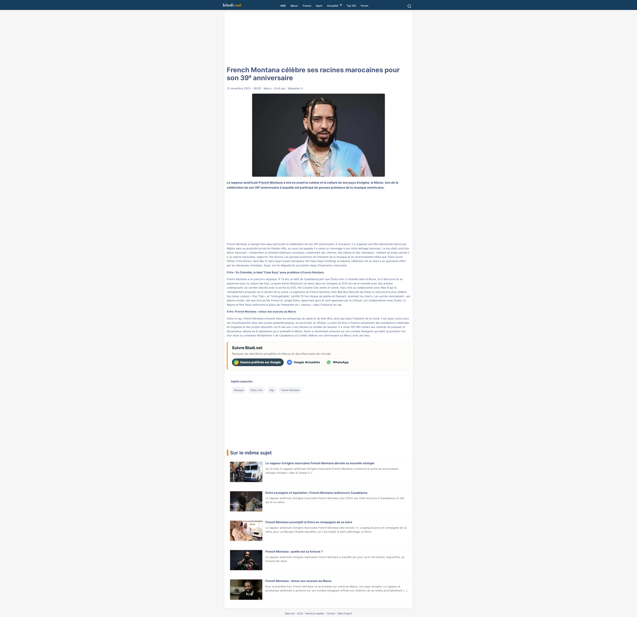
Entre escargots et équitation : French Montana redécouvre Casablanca (316, 492)
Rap (272, 390)
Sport (319, 5)
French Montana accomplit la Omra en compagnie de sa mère (308, 522)
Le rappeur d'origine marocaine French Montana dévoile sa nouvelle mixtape (319, 463)
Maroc (294, 5)
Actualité (332, 5)
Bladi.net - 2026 (294, 613)
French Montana (271, 182)
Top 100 (351, 5)
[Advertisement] (318, 38)
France (307, 5)
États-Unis (257, 390)
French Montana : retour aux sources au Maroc (265, 311)
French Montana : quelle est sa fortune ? (294, 551)
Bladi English (345, 613)
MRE (283, 5)
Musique (239, 390)
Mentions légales (314, 613)
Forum (364, 5)
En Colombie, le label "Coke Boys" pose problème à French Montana (280, 272)
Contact (331, 613)
